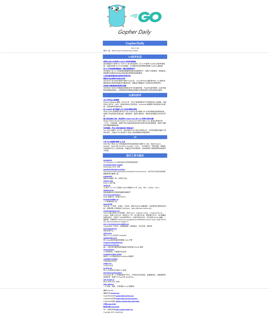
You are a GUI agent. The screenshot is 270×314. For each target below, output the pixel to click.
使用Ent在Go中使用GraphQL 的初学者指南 (119, 61)
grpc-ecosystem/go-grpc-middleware (116, 224)
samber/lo (106, 185)
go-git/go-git (107, 268)
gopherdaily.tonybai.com (125, 296)
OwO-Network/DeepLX (112, 195)
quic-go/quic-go (108, 280)
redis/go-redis (108, 181)
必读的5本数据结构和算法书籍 (114, 86)
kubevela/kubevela (110, 229)
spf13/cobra (107, 233)
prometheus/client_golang (112, 254)
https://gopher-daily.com (124, 309)
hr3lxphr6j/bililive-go (110, 199)
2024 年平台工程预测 (111, 100)
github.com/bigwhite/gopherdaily (127, 301)
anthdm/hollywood (110, 238)
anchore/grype (108, 190)
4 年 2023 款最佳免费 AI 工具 (114, 142)
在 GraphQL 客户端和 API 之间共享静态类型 (120, 109)
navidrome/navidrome (111, 245)
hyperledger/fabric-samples (113, 165)
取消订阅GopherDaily (111, 307)
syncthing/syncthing (110, 259)
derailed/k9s (107, 160)
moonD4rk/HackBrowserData (114, 169)
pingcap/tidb (107, 204)
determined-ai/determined (112, 273)
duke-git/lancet (108, 284)
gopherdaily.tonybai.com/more (127, 298)
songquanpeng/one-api (111, 211)
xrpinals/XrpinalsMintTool (112, 242)
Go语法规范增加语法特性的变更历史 (117, 76)
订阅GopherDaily (109, 304)
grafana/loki (107, 176)
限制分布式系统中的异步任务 (114, 78)
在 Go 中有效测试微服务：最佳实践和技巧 (119, 69)
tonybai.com (115, 293)
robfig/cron (107, 263)
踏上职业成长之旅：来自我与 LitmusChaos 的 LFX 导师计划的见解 (128, 119)
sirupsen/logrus (108, 250)
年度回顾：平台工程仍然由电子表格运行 (118, 128)
